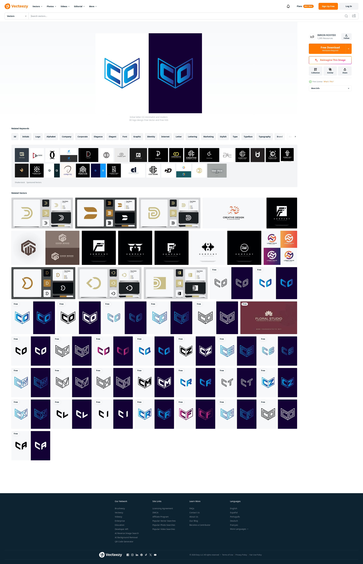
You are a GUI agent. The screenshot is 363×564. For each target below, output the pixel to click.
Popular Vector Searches (164, 520)
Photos (50, 6)
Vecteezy (119, 512)
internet (165, 136)
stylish (223, 136)
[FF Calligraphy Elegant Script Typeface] (281, 213)
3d (15, 136)
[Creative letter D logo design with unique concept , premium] (233, 213)
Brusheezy (120, 508)
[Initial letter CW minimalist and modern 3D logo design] (30, 382)
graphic (137, 136)
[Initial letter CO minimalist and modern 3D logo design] (231, 283)
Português (235, 516)
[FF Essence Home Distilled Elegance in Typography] (135, 248)
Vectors (36, 6)
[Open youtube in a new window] (155, 555)
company (66, 136)
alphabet (51, 136)
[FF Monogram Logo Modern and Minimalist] (99, 248)
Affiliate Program (160, 516)
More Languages (238, 529)
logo (37, 136)
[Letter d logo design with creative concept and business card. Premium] (42, 213)
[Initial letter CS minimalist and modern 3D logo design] (237, 351)
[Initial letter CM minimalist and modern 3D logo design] (154, 382)
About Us (193, 516)
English (233, 508)
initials (25, 136)
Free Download (330, 49)
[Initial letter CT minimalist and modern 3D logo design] (237, 382)
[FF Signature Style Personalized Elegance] (171, 248)
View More (217, 170)
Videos (64, 6)
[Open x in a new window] (150, 555)
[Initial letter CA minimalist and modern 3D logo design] (30, 445)
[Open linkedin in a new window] (137, 555)
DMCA (155, 512)
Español (234, 512)
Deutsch (234, 520)
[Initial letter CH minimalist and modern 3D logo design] (113, 382)
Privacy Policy (241, 554)
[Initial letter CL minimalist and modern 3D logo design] (72, 414)
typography (265, 136)
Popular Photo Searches (163, 525)
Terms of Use (227, 554)
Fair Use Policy (255, 554)
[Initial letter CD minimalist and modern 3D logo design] (113, 351)
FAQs (191, 508)
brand (280, 136)
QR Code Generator (124, 541)
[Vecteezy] (16, 6)
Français (234, 525)
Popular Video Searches (163, 529)
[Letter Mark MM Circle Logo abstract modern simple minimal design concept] (280, 248)
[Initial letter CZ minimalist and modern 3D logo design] (195, 351)
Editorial (78, 6)
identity (151, 136)
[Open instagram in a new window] (132, 555)
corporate (83, 136)
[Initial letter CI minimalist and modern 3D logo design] (113, 414)
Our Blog (193, 520)
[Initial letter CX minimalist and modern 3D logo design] (30, 414)
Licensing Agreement (162, 508)
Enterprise (120, 520)
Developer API (121, 529)
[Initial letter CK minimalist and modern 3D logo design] (72, 351)
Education (119, 525)
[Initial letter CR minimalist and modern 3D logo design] (195, 382)
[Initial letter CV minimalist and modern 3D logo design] (72, 382)
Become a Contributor (199, 525)
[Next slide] (292, 136)
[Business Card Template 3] (268, 317)
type (235, 136)
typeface (248, 136)
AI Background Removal (126, 537)
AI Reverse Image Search (127, 533)
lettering (192, 136)
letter (179, 136)
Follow (346, 38)
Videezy (118, 516)
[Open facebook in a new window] (128, 555)
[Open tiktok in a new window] (146, 555)
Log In (349, 6)
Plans (299, 6)
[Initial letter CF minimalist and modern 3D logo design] (195, 414)
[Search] (346, 16)
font (125, 136)
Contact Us (194, 512)
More (91, 6)
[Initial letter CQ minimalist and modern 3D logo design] (154, 351)
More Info (315, 88)
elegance (98, 136)
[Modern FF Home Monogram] (208, 248)
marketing (208, 136)
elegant (112, 136)
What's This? (328, 81)
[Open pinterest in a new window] (141, 555)
